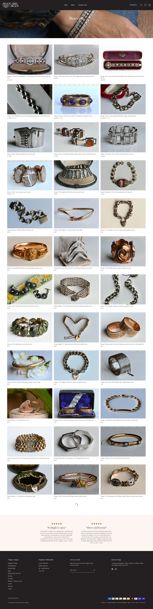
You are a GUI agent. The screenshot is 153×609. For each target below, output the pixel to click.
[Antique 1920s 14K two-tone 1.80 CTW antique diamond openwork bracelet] (76, 60)
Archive (10, 589)
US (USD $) (133, 5)
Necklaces (10, 579)
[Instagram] (116, 569)
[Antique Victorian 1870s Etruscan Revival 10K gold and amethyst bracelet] (76, 99)
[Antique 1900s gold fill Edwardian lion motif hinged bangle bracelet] (29, 251)
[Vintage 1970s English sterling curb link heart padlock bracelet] (76, 365)
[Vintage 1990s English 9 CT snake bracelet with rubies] (76, 213)
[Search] (145, 5)
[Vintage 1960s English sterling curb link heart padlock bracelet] (123, 289)
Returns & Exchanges (121, 603)
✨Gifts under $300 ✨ (14, 573)
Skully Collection (43, 566)
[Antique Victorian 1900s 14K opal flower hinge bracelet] (123, 441)
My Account (142, 603)
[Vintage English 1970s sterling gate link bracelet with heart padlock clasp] (76, 289)
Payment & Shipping (111, 603)
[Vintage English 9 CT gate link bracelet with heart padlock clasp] (76, 327)
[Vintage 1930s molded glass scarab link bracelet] (29, 327)
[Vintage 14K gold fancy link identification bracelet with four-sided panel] (123, 403)
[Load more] (76, 505)
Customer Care (82, 5)
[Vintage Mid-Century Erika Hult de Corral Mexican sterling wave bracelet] (76, 251)
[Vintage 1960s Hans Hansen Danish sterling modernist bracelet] (123, 137)
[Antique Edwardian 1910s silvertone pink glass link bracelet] (123, 175)
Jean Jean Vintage (15, 603)
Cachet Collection (43, 563)
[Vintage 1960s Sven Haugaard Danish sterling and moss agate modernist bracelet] (76, 137)
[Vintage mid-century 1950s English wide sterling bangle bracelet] (123, 365)
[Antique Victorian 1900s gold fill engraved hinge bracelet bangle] (29, 365)
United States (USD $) (13, 598)
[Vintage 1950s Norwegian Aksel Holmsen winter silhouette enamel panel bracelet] (123, 479)
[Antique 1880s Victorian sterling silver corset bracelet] (29, 137)
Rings (9, 571)
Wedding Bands (12, 566)
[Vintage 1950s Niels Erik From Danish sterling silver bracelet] (29, 289)
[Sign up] (94, 570)
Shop (65, 5)
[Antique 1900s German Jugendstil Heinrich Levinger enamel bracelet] (123, 99)
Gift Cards (41, 571)
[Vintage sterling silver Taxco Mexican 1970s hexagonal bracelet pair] (76, 441)
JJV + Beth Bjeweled (44, 568)
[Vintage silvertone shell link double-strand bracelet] (29, 213)
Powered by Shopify (24, 603)
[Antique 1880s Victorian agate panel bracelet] (29, 175)
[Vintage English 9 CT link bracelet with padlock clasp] (29, 479)
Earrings (10, 576)
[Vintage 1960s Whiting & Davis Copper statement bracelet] (123, 251)
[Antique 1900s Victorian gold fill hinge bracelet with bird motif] (76, 479)
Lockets (10, 584)
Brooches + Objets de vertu (15, 581)
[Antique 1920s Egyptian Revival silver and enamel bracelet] (76, 175)
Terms (133, 603)
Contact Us (103, 603)
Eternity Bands (11, 568)
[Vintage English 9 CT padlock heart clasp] (29, 403)
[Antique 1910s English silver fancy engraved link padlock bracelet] (123, 213)
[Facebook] (112, 569)
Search (137, 603)
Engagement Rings (12, 563)
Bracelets (10, 586)
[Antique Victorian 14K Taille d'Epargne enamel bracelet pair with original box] (76, 403)
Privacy (129, 603)
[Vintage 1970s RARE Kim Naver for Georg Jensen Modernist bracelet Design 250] (29, 99)
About (73, 5)
